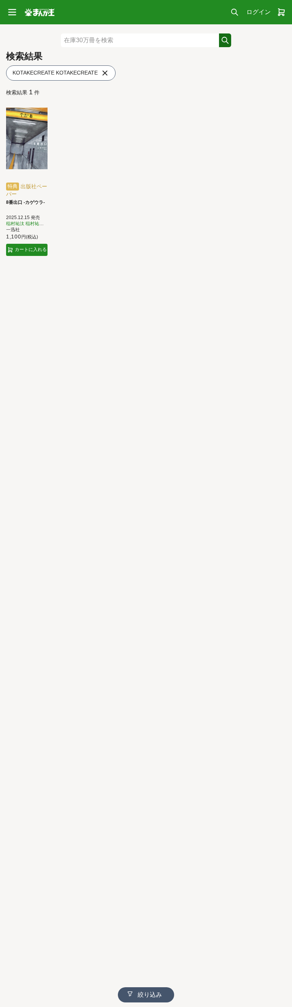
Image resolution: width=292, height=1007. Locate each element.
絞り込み (149, 994)
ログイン (258, 12)
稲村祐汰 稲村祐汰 (25, 223)
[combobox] (140, 40)
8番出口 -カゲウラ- (25, 202)
